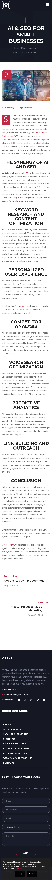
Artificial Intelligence (11, 173)
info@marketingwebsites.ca (16, 694)
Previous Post (11, 576)
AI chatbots (20, 306)
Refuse (32, 873)
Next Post (43, 602)
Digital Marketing (28, 48)
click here (20, 868)
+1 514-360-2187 (11, 689)
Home (16, 48)
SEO (34, 108)
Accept (20, 873)
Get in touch (7, 545)
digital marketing (18, 201)
